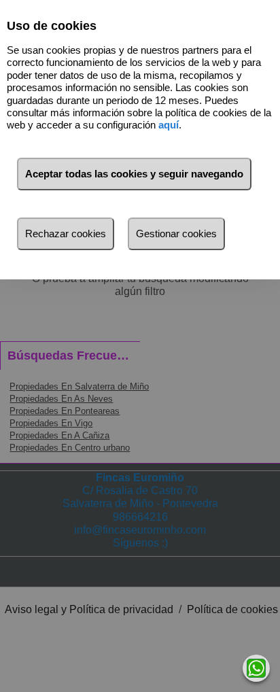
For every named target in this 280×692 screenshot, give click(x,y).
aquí (168, 125)
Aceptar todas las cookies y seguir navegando (134, 173)
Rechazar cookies (65, 233)
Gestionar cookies (176, 233)
